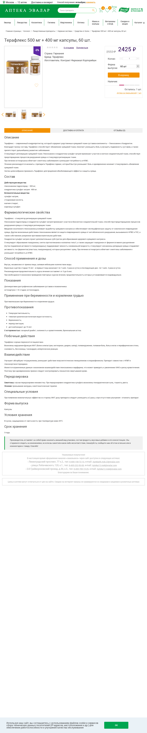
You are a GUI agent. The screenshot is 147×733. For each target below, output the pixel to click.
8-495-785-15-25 (81, 469)
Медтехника (66, 22)
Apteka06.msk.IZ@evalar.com (106, 461)
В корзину (123, 75)
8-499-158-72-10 (76, 461)
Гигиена (51, 22)
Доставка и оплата (73, 130)
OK (116, 725)
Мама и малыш (95, 22)
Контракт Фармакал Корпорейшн (78, 60)
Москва (10, 2)
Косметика (36, 22)
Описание (27, 130)
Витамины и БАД (110, 22)
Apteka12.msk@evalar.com (109, 469)
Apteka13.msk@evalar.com (104, 465)
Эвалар (7, 22)
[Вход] (114, 9)
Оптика (80, 22)
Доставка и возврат (42, 2)
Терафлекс (58, 56)
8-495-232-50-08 (76, 465)
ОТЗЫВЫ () (119, 130)
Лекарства (22, 22)
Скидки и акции (125, 22)
